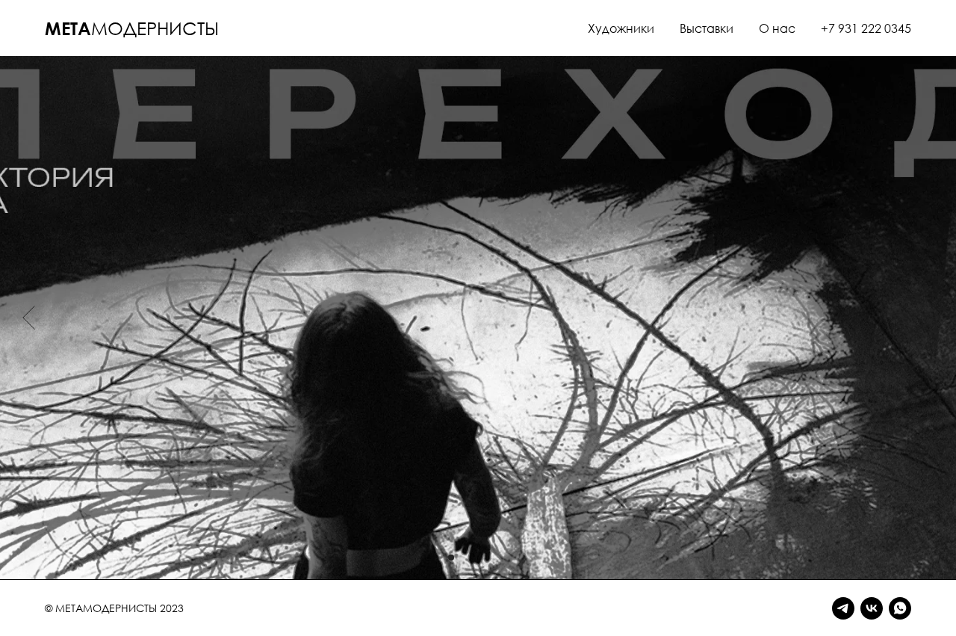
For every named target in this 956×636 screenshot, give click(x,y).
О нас (777, 28)
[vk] (871, 608)
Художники (621, 28)
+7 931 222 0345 (866, 28)
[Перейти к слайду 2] (465, 558)
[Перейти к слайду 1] (451, 558)
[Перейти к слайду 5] (505, 558)
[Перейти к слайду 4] (491, 558)
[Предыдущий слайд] (28, 318)
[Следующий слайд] (927, 318)
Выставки (706, 28)
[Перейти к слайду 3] (478, 558)
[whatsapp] (900, 608)
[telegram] (843, 608)
